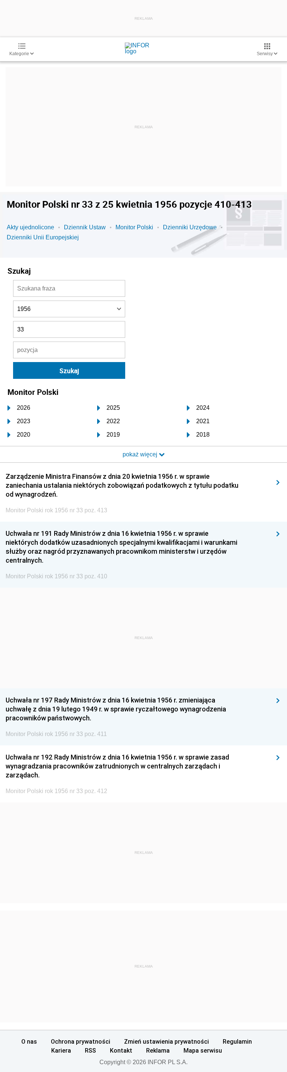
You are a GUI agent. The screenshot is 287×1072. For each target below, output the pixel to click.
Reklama (158, 1050)
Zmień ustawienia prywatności (166, 1041)
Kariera (61, 1050)
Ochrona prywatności (80, 1041)
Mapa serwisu (202, 1050)
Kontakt (121, 1050)
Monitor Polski (134, 227)
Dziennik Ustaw (85, 227)
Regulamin (237, 1041)
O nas (29, 1041)
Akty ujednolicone (30, 227)
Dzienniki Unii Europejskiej (43, 237)
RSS (90, 1050)
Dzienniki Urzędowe (190, 227)
